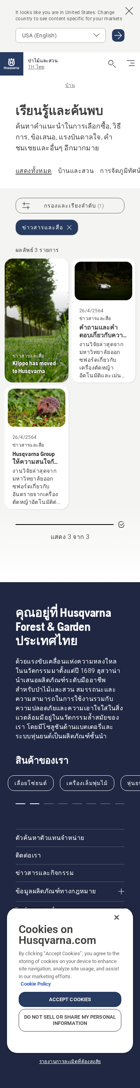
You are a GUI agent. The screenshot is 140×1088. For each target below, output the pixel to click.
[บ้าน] (11, 64)
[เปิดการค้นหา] (112, 64)
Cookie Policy (36, 984)
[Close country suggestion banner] (129, 11)
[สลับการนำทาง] (130, 64)
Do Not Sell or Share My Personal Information (70, 1020)
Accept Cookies (70, 999)
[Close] (117, 917)
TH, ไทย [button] (36, 67)
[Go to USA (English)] (118, 35)
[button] (20, 804)
